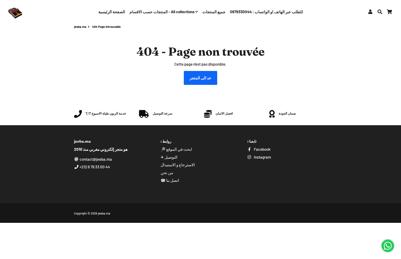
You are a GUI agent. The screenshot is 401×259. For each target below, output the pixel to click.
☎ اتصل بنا (170, 180)
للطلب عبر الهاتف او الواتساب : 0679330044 (266, 11)
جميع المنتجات (214, 11)
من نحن (167, 172)
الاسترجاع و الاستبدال (178, 164)
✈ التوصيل (169, 157)
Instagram (262, 157)
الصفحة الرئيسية (111, 11)
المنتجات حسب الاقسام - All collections (162, 11)
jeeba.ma (80, 27)
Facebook (262, 149)
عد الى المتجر (200, 77)
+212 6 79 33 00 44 (94, 166)
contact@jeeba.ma (95, 159)
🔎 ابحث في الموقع (176, 149)
